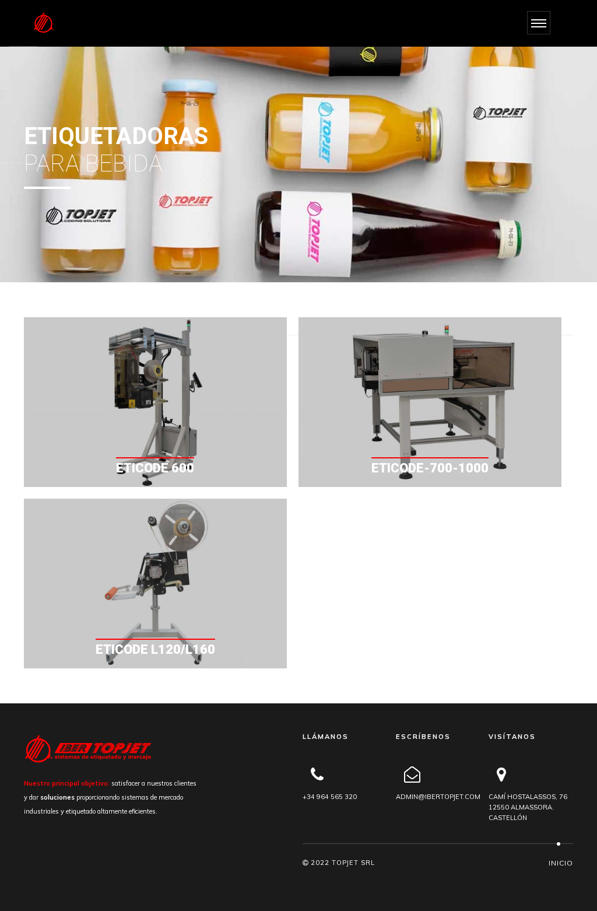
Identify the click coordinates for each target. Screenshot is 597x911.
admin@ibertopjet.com (438, 797)
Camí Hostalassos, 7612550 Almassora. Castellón (528, 807)
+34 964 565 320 (330, 797)
